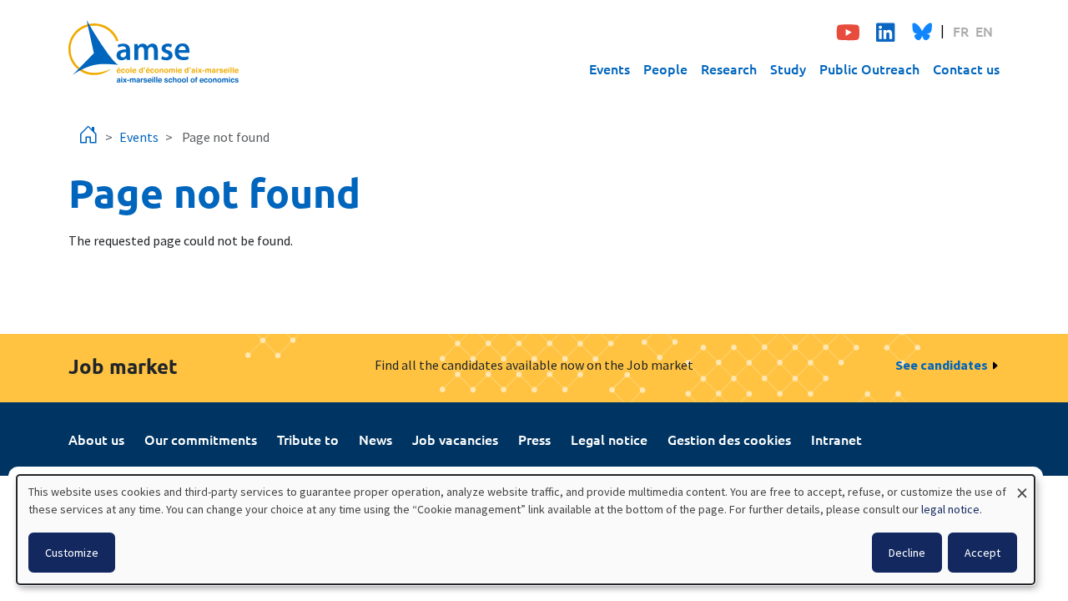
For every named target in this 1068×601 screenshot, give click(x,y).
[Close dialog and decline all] (1022, 485)
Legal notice (609, 439)
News (375, 439)
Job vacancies (455, 439)
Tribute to (308, 439)
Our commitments (200, 439)
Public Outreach (869, 68)
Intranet (836, 439)
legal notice (950, 509)
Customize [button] (71, 552)
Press (534, 439)
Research (729, 68)
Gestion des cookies (729, 439)
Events (609, 68)
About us (96, 439)
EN (984, 31)
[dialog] (526, 529)
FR (961, 31)
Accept (982, 552)
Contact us (966, 68)
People (665, 68)
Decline (907, 552)
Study (788, 68)
